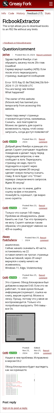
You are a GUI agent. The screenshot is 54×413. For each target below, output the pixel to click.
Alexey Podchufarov (10, 238)
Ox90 (5, 141)
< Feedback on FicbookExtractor (17, 42)
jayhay (6, 54)
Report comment (43, 54)
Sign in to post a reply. (15, 408)
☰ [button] (51, 4)
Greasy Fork (20, 3)
